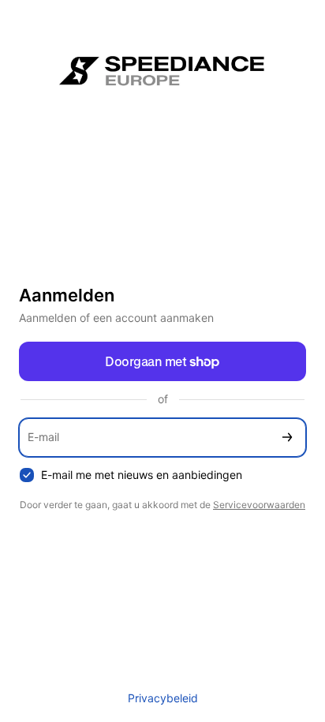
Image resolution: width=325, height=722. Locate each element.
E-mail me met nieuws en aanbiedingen (141, 474)
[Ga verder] (287, 437)
